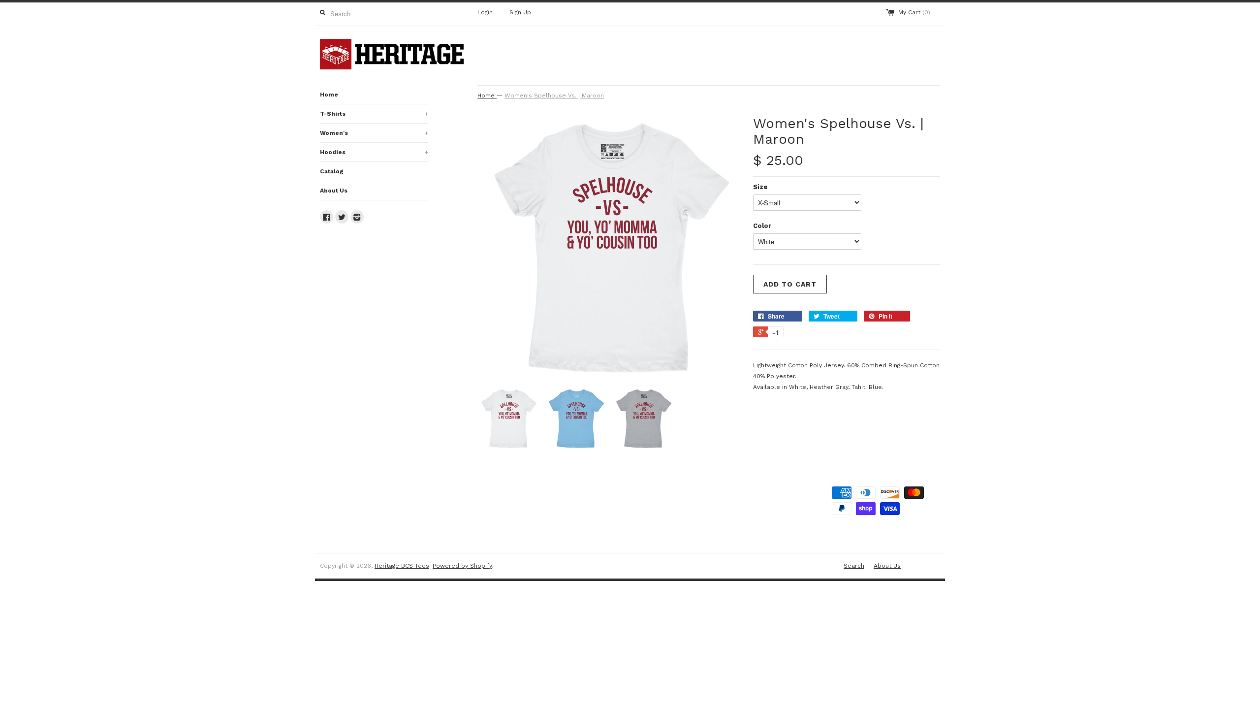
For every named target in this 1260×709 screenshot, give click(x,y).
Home (329, 94)
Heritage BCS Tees (402, 565)
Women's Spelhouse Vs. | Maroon (554, 95)
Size (760, 187)
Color (762, 225)
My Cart (914, 12)
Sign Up (520, 12)
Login (485, 12)
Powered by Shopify (462, 565)
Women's (374, 132)
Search (854, 565)
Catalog (332, 171)
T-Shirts (374, 113)
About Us (333, 190)
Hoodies (374, 152)
